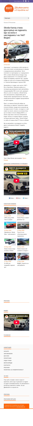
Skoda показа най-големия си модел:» (22, 249)
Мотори (6, 356)
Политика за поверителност (14, 369)
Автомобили (8, 353)
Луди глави (7, 360)
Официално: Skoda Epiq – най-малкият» (10, 233)
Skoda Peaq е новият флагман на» (23, 218)
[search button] (28, 1)
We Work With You (21, 406)
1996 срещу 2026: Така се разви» (9, 218)
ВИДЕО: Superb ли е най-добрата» (23, 264)
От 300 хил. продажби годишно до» (9, 265)
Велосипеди (8, 363)
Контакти (7, 365)
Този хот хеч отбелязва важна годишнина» (22, 234)
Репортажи (12, 22)
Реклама (7, 367)
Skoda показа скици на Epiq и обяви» (9, 249)
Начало (6, 22)
